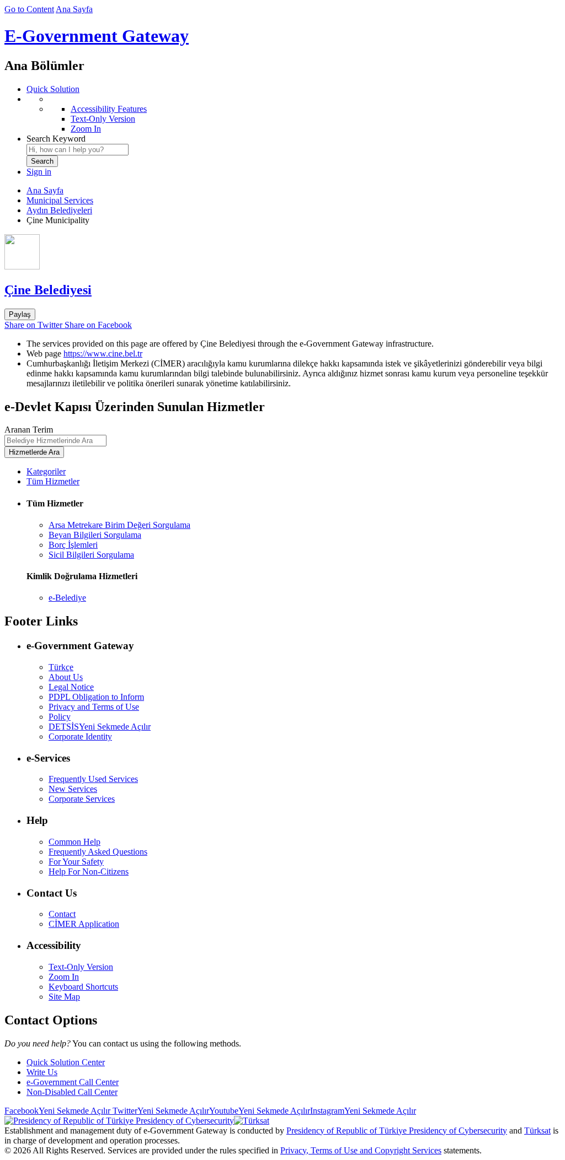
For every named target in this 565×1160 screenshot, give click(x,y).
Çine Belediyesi (48, 290)
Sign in (38, 171)
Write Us (41, 1072)
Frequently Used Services (93, 779)
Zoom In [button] (64, 976)
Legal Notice (71, 687)
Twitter (159, 1110)
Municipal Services (59, 200)
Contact (62, 914)
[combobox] (77, 149)
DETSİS (100, 726)
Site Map (64, 996)
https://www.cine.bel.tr (102, 353)
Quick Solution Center (65, 1062)
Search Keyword (56, 138)
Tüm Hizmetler (52, 481)
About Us (66, 677)
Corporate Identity (80, 736)
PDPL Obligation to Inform (96, 697)
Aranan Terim (28, 429)
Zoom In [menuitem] (86, 128)
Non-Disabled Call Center (72, 1092)
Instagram (363, 1110)
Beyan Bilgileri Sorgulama (95, 534)
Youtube (259, 1110)
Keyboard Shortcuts (83, 986)
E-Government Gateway (96, 36)
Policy (60, 716)
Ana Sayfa (74, 9)
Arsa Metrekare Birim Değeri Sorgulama (119, 525)
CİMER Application (84, 924)
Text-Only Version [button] (81, 967)
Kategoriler (46, 471)
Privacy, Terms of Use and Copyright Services (360, 1150)
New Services (73, 789)
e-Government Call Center (72, 1082)
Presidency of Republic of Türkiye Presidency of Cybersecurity (396, 1130)
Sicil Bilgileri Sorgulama (91, 554)
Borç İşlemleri (73, 544)
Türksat (537, 1130)
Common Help (74, 841)
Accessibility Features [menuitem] (109, 109)
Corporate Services (82, 798)
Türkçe (61, 667)
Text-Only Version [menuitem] (103, 118)
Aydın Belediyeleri (59, 210)
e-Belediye (67, 597)
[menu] (293, 114)
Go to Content (29, 9)
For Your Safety (76, 861)
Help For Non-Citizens (89, 871)
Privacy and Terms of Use (94, 706)
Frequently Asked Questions (98, 851)
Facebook (57, 1110)
